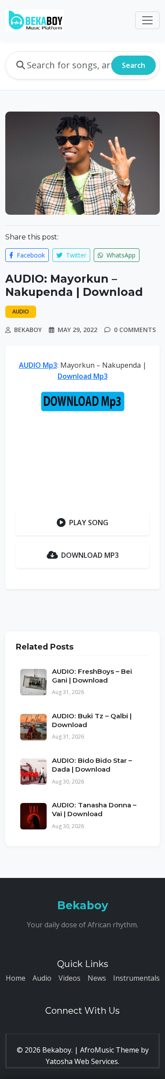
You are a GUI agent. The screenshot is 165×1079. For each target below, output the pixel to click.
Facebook (30, 255)
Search (133, 65)
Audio (42, 978)
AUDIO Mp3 (38, 365)
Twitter (75, 255)
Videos (70, 978)
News (97, 978)
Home (16, 978)
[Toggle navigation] (147, 20)
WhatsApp (120, 255)
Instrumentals (136, 978)
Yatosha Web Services (82, 1061)
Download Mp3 (83, 376)
